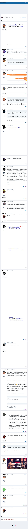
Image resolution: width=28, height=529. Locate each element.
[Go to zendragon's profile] (4, 51)
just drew (4, 189)
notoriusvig (4, 201)
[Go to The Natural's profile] (2, 17)
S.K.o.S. (4, 157)
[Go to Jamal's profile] (4, 489)
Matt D (4, 412)
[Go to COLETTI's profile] (4, 446)
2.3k (4, 77)
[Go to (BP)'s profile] (4, 436)
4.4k (4, 195)
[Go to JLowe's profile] (4, 88)
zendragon (4, 49)
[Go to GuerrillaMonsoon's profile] (4, 510)
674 (4, 131)
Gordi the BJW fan (4, 71)
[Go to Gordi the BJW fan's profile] (4, 73)
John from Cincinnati (3, 96)
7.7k (4, 55)
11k (4, 173)
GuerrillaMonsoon (4, 507)
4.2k (4, 513)
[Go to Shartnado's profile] (4, 111)
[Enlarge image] (17, 76)
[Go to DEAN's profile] (4, 169)
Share (20, 17)
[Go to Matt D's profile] (4, 414)
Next (3, 516)
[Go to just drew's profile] (4, 191)
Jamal (4, 486)
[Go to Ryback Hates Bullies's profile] (4, 216)
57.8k (4, 64)
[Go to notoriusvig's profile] (4, 204)
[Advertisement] (8, 9)
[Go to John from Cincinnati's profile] (4, 99)
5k (4, 115)
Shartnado (4, 109)
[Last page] (5, 20)
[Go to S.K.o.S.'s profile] (4, 159)
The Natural (4, 22)
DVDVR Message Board (5, 0)
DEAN (4, 166)
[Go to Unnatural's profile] (4, 127)
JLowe (4, 86)
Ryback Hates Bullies (4, 213)
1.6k (4, 492)
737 (4, 207)
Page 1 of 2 (8, 516)
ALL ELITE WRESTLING (10, 17)
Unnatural (3, 125)
